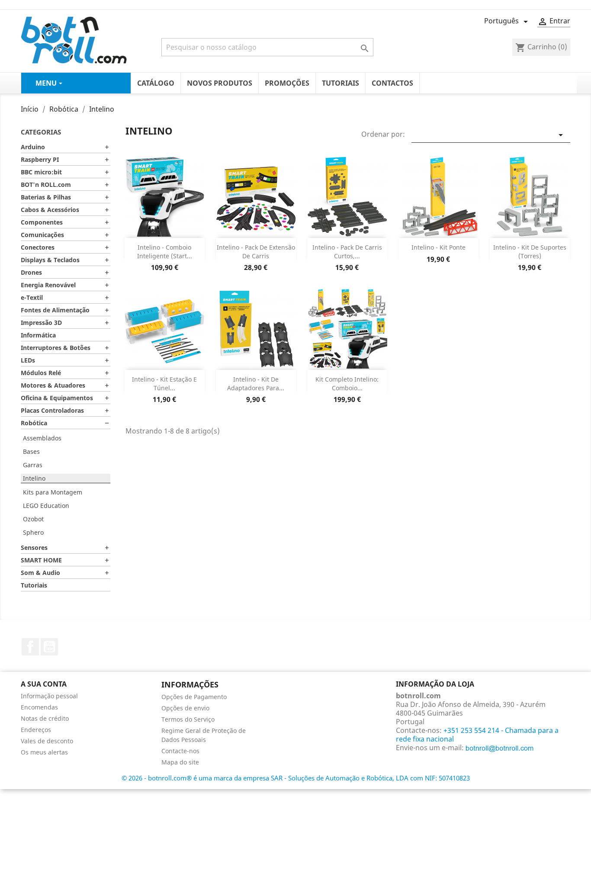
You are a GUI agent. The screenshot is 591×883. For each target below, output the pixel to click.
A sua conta (44, 684)
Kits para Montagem (52, 492)
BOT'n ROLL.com (46, 184)
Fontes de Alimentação (55, 310)
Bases (31, 451)
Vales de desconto (47, 741)
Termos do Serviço (188, 719)
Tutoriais (34, 585)
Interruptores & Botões (55, 348)
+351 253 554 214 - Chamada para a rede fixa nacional (477, 735)
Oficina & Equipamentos (57, 398)
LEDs (28, 360)
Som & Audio (40, 572)
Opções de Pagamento (194, 697)
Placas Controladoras (52, 410)
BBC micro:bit (41, 172)
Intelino (34, 478)
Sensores (34, 547)
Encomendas (39, 707)
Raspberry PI (40, 159)
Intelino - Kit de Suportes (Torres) (529, 251)
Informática (38, 335)
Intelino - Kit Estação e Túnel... (164, 383)
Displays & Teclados (50, 260)
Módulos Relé (41, 373)
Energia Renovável (48, 285)
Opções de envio (185, 708)
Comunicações (42, 235)
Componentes (42, 222)
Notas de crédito (45, 718)
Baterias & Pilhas (46, 197)
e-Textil (32, 297)
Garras (32, 465)
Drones (31, 272)
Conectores (38, 247)
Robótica (34, 423)
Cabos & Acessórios (50, 209)
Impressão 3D (41, 322)
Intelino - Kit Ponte (438, 247)
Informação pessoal (49, 696)
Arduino (33, 147)
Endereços (36, 730)
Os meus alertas (44, 752)
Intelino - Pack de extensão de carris (256, 251)
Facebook (30, 646)
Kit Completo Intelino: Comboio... (347, 383)
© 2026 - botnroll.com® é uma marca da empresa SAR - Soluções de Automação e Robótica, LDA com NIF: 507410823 (296, 778)
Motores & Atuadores (53, 385)
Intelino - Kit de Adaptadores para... (255, 383)
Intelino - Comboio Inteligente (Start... (164, 251)
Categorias (41, 132)
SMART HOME (41, 560)
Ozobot (33, 519)
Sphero (33, 532)
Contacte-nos (180, 751)
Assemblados (42, 438)
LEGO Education (46, 505)
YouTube (49, 646)
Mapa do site (180, 762)
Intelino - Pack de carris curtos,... (347, 251)
